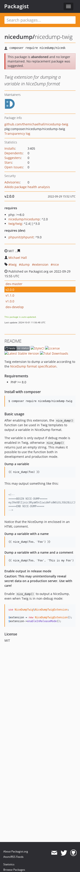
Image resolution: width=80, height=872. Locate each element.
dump (25, 264)
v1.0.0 (10, 301)
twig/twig (15, 223)
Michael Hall (17, 257)
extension (41, 264)
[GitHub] (73, 853)
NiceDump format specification (33, 366)
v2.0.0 (10, 289)
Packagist (16, 6)
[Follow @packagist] (64, 853)
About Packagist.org (15, 851)
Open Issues (13, 167)
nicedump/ (19, 37)
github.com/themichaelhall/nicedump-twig (36, 124)
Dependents (13, 153)
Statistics (8, 864)
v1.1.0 (10, 295)
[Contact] (54, 853)
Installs (9, 148)
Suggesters (12, 158)
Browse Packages (14, 870)
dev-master (14, 284)
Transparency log (17, 133)
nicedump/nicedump (24, 219)
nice (56, 264)
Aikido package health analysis (27, 187)
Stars (8, 162)
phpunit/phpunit (21, 237)
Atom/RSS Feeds (13, 857)
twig (13, 264)
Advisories (12, 182)
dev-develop (15, 307)
